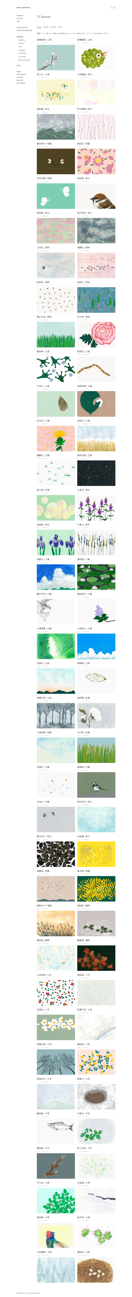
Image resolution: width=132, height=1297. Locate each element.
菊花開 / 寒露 (83, 871)
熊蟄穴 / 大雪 (83, 1079)
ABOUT (19, 71)
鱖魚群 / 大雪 (43, 1113)
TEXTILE (20, 18)
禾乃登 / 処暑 (83, 732)
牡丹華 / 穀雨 (83, 316)
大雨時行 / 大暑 (84, 628)
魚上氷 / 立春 (43, 74)
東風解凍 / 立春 (44, 39)
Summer (45, 27)
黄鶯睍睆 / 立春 (84, 39)
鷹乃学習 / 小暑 (44, 594)
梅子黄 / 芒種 (43, 490)
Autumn (53, 27)
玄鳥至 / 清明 (43, 247)
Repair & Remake (24, 60)
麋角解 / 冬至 (43, 1148)
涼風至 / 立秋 (43, 663)
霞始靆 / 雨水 (43, 109)
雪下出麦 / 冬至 (84, 1148)
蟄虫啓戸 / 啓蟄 (44, 143)
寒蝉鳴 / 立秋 (83, 663)
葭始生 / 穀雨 (83, 282)
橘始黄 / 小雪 (83, 1044)
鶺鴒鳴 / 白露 (83, 767)
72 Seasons (21, 50)
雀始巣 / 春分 (83, 178)
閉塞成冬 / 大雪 (44, 1079)
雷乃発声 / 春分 (84, 213)
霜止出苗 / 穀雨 (44, 316)
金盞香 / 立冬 (43, 1009)
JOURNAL (20, 36)
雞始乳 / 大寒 (83, 1252)
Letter (20, 47)
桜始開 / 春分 (43, 213)
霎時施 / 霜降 (43, 940)
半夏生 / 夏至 (83, 524)
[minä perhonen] (23, 7)
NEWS (19, 65)
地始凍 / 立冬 (83, 975)
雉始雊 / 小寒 (43, 1217)
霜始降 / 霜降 (83, 905)
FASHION (20, 15)
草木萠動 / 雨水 (84, 109)
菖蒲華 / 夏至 (43, 524)
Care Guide (22, 57)
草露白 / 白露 (43, 767)
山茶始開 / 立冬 (44, 975)
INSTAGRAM (21, 83)
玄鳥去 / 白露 (43, 801)
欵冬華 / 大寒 (83, 1217)
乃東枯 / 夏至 (83, 490)
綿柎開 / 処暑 (83, 697)
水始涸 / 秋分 (83, 836)
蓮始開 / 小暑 (83, 559)
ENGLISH (20, 80)
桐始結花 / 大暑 (84, 594)
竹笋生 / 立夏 (43, 386)
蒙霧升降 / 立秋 (44, 697)
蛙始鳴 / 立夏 (43, 351)
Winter (60, 27)
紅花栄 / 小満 (43, 420)
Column (21, 43)
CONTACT (20, 77)
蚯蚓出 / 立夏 (83, 351)
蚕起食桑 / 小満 (84, 386)
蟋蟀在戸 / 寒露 (44, 905)
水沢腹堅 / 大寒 (44, 1252)
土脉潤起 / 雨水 (84, 74)
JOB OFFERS (21, 74)
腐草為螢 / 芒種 (84, 455)
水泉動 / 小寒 (83, 1182)
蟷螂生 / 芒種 (43, 455)
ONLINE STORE (22, 27)
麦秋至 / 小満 (83, 420)
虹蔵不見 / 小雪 (84, 1009)
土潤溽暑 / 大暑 (44, 628)
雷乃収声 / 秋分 (84, 801)
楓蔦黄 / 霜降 (83, 940)
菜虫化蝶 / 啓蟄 (44, 178)
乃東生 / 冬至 (83, 1113)
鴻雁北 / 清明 (83, 247)
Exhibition (21, 40)
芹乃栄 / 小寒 (43, 1182)
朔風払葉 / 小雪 (44, 1044)
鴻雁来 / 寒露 (43, 871)
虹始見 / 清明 (43, 282)
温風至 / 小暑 (43, 559)
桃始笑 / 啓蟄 (83, 143)
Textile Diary (22, 53)
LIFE (18, 21)
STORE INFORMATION (24, 30)
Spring (39, 27)
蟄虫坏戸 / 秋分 (44, 836)
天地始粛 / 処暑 (44, 732)
